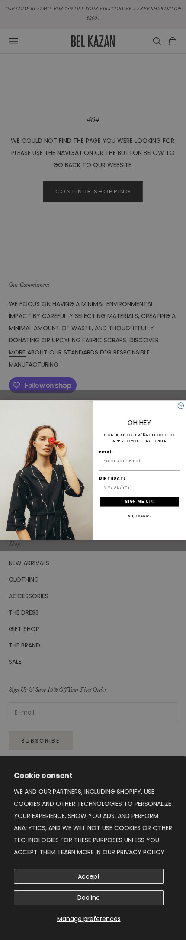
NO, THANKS (139, 516)
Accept (89, 876)
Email (106, 451)
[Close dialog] (180, 405)
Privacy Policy (140, 852)
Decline (88, 897)
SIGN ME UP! (139, 501)
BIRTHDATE (112, 478)
